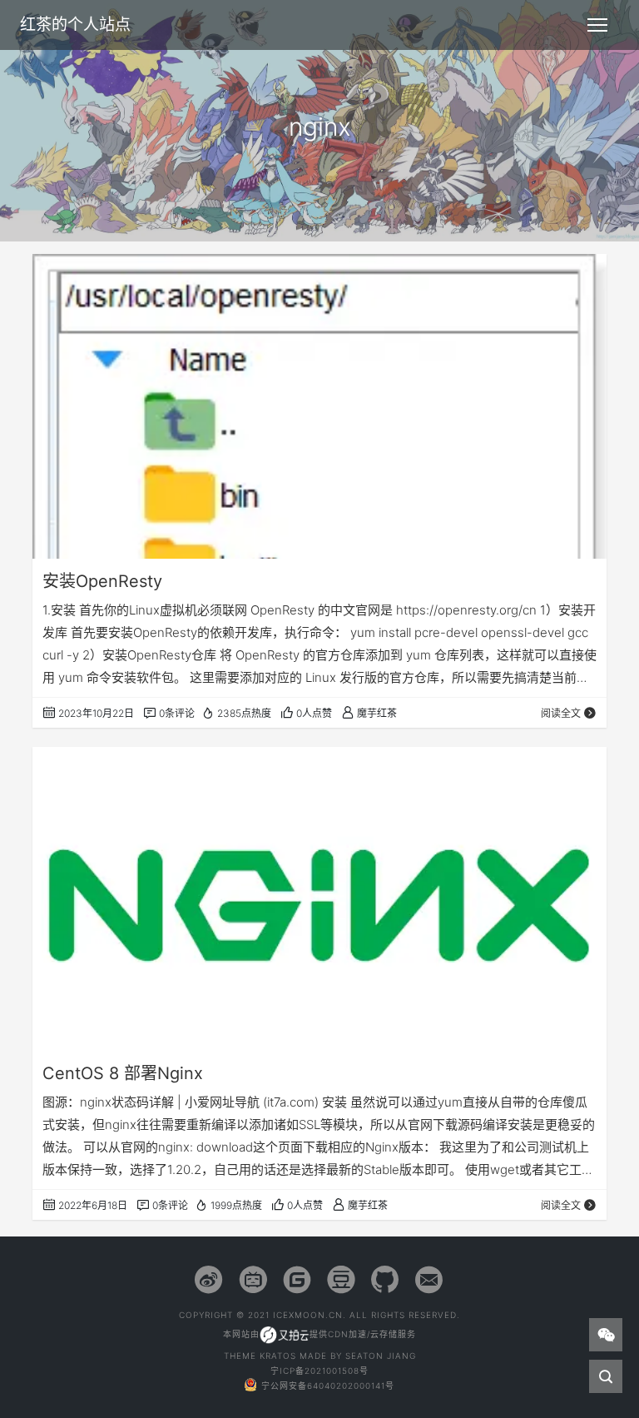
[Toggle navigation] (597, 25)
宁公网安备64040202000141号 (327, 1386)
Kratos (278, 1356)
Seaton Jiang (380, 1356)
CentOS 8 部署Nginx (122, 1073)
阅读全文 (561, 713)
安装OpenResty (102, 581)
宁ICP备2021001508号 (319, 1371)
